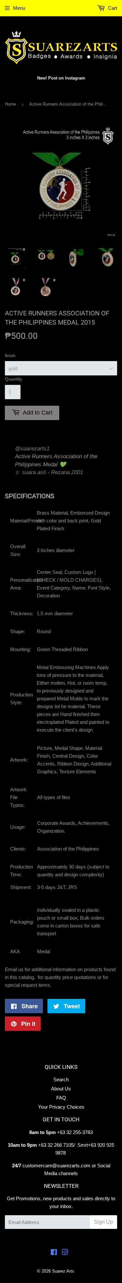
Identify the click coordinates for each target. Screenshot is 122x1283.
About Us (61, 1088)
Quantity (13, 379)
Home (10, 104)
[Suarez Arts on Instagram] (65, 1253)
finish (10, 355)
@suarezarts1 (32, 448)
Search (61, 1079)
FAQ (61, 1098)
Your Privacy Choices (61, 1107)
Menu (19, 8)
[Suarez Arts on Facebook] (53, 1253)
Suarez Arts (63, 1271)
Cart (112, 8)
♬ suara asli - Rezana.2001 (49, 472)
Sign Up (103, 1222)
